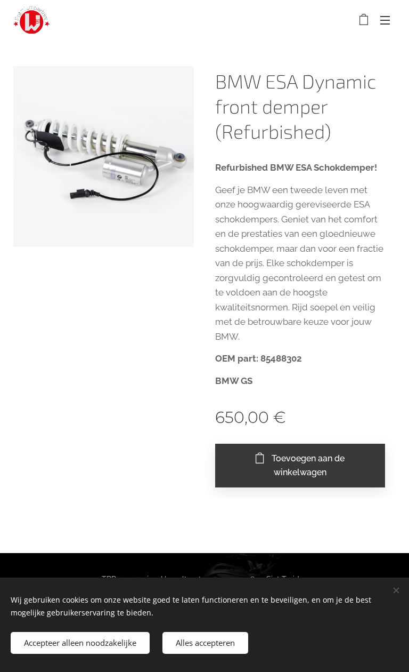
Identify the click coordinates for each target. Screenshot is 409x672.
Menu (385, 19)
